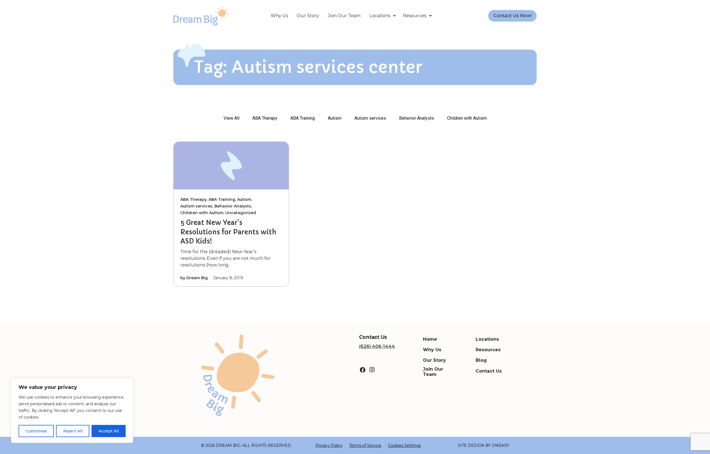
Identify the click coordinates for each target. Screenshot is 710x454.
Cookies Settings (404, 445)
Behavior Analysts (416, 118)
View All (231, 118)
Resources (414, 15)
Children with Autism (467, 118)
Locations (379, 15)
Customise (36, 431)
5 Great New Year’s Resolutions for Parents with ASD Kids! (228, 232)
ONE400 (500, 445)
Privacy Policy (329, 445)
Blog (481, 360)
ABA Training (302, 118)
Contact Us (489, 371)
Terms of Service (365, 445)
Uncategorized (240, 213)
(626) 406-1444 (377, 346)
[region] (72, 410)
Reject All (72, 431)
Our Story (308, 15)
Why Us (279, 15)
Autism (334, 118)
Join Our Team (344, 15)
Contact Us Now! (512, 15)
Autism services (370, 118)
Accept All (108, 431)
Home (430, 339)
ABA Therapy (264, 118)
